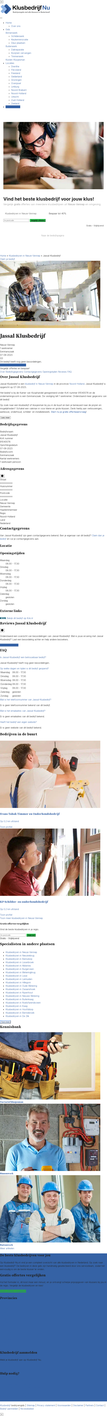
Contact (4, 1399)
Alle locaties (6, 1345)
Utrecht (15, 96)
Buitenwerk (11, 46)
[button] (23, 657)
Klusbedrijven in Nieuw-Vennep (24, 255)
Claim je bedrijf (7, 259)
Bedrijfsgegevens (15, 371)
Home (9, 22)
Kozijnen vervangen (21, 53)
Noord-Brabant (18, 90)
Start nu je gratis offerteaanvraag (68, 411)
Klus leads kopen (8, 1363)
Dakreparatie (17, 49)
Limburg (15, 86)
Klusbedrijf (5, 1405)
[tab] (53, 657)
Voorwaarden (64, 1405)
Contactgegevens (33, 371)
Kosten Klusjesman (15, 59)
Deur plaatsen (18, 42)
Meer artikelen (7, 1248)
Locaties (10, 63)
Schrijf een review (9, 645)
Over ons (15, 26)
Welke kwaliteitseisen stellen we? (16, 1384)
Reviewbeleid (27, 1408)
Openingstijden (50, 371)
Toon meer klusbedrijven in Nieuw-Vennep (21, 918)
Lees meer (5, 418)
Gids (8, 29)
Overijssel (16, 83)
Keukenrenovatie (19, 39)
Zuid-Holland (17, 100)
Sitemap (31, 1405)
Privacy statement (46, 1405)
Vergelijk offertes (37, 220)
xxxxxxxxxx (6, 482)
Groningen (16, 79)
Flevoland (16, 69)
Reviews (62, 371)
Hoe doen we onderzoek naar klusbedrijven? (22, 1387)
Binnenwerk (11, 32)
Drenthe (15, 66)
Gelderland (16, 76)
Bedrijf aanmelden (9, 1366)
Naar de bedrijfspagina (52, 235)
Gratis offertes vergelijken (13, 365)
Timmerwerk (17, 56)
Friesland (15, 73)
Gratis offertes (13, 106)
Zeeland (15, 103)
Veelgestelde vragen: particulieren (17, 1393)
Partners (89, 1405)
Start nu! (31, 935)
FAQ (69, 371)
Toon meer (5, 1022)
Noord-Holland (18, 93)
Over (3, 371)
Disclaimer (78, 1405)
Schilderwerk (17, 36)
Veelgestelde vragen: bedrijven (15, 1396)
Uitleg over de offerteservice (14, 1380)
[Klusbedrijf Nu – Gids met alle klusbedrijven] (26, 13)
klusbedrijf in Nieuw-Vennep (39, 383)
